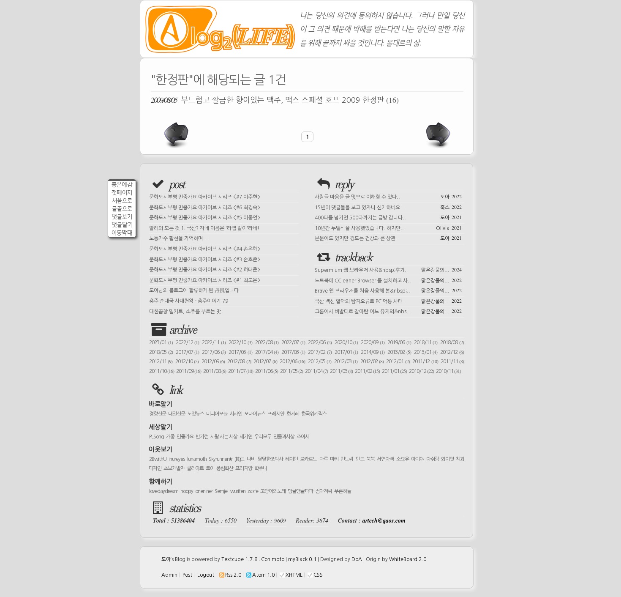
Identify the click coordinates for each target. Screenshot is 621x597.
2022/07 (293, 342)
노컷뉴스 (195, 413)
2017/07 (187, 352)
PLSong (156, 436)
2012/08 (239, 361)
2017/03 (293, 352)
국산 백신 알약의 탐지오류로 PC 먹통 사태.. (388, 300)
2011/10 (161, 371)
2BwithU (157, 459)
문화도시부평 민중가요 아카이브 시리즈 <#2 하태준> (204, 269)
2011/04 (316, 371)
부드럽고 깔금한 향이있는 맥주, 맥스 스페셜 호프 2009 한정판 (275, 100)
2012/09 (213, 361)
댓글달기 (122, 224)
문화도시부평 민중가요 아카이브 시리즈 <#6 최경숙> (204, 207)
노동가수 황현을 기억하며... (178, 238)
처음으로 (122, 200)
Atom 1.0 (263, 575)
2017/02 (320, 352)
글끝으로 (122, 208)
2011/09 (188, 371)
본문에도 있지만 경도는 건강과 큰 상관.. (388, 237)
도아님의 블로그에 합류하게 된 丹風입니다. (194, 290)
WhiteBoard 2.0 (407, 559)
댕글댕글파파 (300, 491)
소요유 (402, 459)
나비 (251, 459)
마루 (323, 459)
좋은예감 (122, 184)
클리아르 (195, 468)
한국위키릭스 (314, 413)
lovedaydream (163, 491)
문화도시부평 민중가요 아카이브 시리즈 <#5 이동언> (204, 217)
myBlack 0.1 (302, 559)
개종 (170, 436)
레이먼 (291, 459)
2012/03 (345, 361)
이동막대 (122, 232)
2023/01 (161, 342)
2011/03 (341, 371)
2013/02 (399, 352)
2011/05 (291, 371)
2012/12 (452, 352)
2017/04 (267, 352)
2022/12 (187, 342)
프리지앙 (243, 468)
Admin (169, 575)
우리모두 (262, 436)
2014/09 (372, 352)
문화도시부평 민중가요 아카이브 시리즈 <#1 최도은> (204, 280)
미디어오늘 (216, 413)
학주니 (260, 468)
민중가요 (185, 436)
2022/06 (320, 342)
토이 (210, 468)
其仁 (240, 459)
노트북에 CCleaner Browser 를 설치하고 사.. (388, 280)
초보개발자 (174, 468)
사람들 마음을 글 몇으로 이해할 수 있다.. (388, 196)
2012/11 (160, 361)
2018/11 (426, 342)
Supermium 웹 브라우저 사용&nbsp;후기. (388, 269)
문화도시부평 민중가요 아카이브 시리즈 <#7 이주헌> (204, 197)
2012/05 (319, 361)
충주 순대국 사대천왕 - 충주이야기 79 (188, 301)
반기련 (202, 436)
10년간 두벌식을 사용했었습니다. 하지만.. (388, 227)
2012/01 (397, 361)
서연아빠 (385, 459)
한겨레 (292, 413)
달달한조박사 (270, 459)
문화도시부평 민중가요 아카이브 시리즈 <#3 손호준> (204, 259)
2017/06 (214, 352)
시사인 (235, 413)
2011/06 (266, 371)
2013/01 (426, 352)
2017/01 (346, 352)
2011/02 (367, 371)
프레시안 (275, 413)
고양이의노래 (273, 491)
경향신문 (157, 413)
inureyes (177, 459)
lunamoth (197, 459)
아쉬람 (432, 459)
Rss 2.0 (233, 575)
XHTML (294, 575)
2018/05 (161, 352)
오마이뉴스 (254, 413)
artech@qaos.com (384, 520)
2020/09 (372, 342)
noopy (186, 491)
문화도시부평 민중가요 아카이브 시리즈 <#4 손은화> (204, 249)
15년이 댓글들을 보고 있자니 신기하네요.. (388, 206)
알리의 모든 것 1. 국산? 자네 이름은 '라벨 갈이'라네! (204, 228)
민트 (360, 459)
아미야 (417, 459)
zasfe (253, 491)
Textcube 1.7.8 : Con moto (252, 559)
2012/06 (292, 361)
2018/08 (452, 342)
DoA (356, 559)
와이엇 (447, 459)
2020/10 (346, 342)
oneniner (203, 491)
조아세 (303, 436)
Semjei (221, 491)
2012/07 (265, 361)
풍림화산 (224, 468)
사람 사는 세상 (223, 436)
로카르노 (308, 459)
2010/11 (448, 371)
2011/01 (394, 371)
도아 (166, 559)
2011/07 (240, 371)
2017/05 (240, 352)
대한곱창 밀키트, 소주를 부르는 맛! (186, 311)
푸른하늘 (342, 491)
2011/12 (425, 361)
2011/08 (214, 371)
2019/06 (399, 342)
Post (187, 575)
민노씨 (346, 459)
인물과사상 (283, 436)
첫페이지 (122, 192)
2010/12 (421, 371)
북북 (370, 459)
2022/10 (240, 342)
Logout (205, 575)
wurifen (237, 491)
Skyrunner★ (221, 459)
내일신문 (176, 413)
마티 (334, 459)
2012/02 (372, 361)
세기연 (246, 436)
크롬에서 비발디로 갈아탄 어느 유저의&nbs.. (388, 310)
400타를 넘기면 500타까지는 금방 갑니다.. (388, 217)
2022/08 (267, 342)
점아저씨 (323, 491)
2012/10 (187, 361)
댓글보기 (122, 216)
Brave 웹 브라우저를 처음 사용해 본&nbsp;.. (388, 290)
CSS (318, 575)
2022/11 (214, 342)
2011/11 (452, 361)
